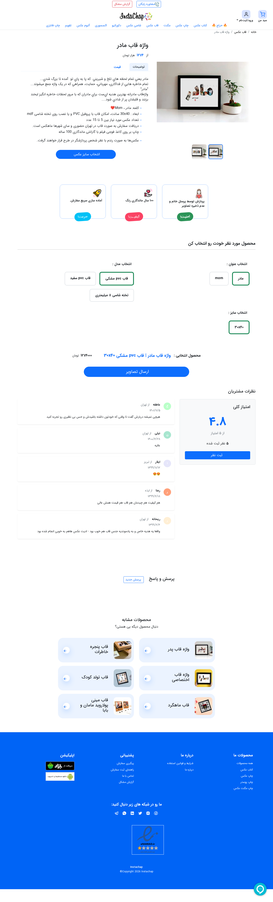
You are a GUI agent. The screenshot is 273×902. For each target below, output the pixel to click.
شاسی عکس (133, 25)
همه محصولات (245, 763)
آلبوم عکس (83, 25)
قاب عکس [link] (240, 32)
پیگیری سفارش (125, 763)
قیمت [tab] (117, 67)
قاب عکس (152, 25)
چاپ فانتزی (53, 25)
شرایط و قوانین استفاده (180, 763)
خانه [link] (253, 32)
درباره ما (189, 770)
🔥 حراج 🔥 (219, 25)
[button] (263, 16)
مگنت (167, 25)
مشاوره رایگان (146, 4)
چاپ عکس (182, 25)
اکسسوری (101, 25)
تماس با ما (128, 776)
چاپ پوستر (247, 782)
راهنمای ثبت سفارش (122, 770)
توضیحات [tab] (139, 66)
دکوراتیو (116, 25)
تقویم (68, 25)
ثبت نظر (216, 455)
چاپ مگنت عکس (243, 788)
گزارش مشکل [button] (122, 4)
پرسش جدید (133, 579)
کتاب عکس (200, 25)
